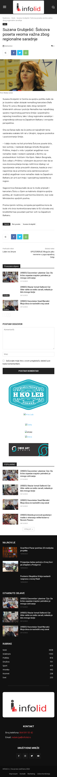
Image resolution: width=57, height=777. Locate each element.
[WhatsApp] (25, 52)
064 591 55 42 (26, 732)
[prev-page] (4, 315)
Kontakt (22, 774)
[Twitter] (19, 52)
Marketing (31, 774)
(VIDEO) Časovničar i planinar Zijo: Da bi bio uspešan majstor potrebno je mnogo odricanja (36, 275)
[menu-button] (4, 7)
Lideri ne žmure (9, 252)
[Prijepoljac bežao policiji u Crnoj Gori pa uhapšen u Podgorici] (10, 566)
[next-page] (8, 315)
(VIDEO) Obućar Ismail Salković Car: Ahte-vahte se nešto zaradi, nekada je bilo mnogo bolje (36, 289)
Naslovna (6, 18)
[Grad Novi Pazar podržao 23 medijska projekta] (10, 552)
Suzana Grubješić (29, 224)
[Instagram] (25, 755)
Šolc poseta (16, 224)
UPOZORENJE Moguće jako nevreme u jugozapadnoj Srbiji (42, 254)
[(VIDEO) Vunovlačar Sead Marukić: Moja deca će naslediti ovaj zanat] (10, 305)
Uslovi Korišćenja (43, 774)
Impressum (13, 774)
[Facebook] (13, 52)
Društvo (6, 281)
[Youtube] (38, 755)
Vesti (13, 18)
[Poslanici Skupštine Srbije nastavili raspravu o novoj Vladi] (10, 580)
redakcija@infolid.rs (21, 737)
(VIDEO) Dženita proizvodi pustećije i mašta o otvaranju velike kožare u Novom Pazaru (36, 517)
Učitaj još (27, 529)
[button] (53, 7)
